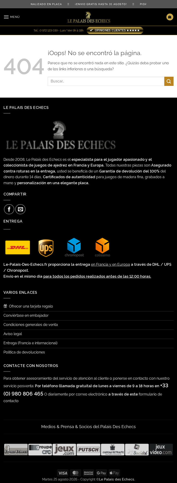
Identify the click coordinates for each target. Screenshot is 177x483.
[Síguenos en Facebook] (9, 209)
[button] (11, 17)
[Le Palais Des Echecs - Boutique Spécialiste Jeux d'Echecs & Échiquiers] (88, 17)
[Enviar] (169, 81)
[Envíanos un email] (20, 209)
